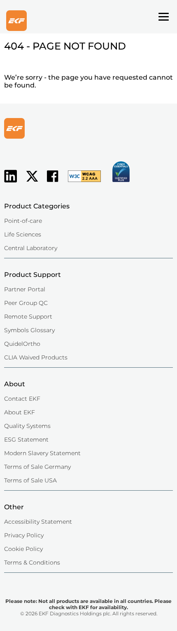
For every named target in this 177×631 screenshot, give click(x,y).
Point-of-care (23, 221)
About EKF (19, 412)
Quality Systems (27, 426)
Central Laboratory (30, 248)
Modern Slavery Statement (42, 453)
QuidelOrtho (22, 343)
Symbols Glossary (29, 330)
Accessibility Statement (38, 521)
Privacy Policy (24, 535)
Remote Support (28, 316)
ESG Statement (26, 439)
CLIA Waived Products (36, 357)
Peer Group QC (26, 303)
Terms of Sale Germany (37, 466)
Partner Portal (24, 289)
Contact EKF (22, 398)
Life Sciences (22, 234)
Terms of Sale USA (30, 480)
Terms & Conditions (32, 562)
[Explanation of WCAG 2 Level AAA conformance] (80, 182)
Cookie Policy (23, 549)
